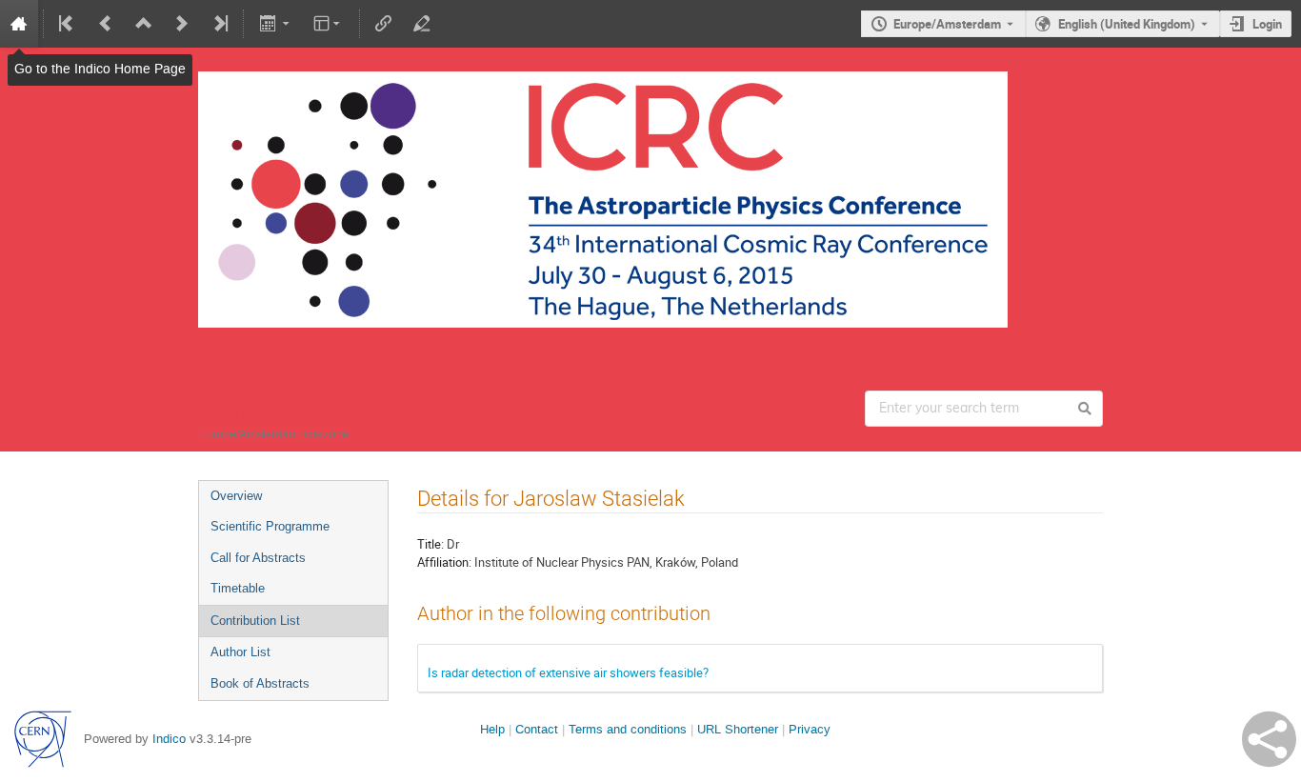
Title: (430, 543)
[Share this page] (1269, 739)
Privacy (810, 729)
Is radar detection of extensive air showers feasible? (568, 672)
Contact (536, 729)
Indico (169, 739)
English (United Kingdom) (1126, 23)
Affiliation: (444, 562)
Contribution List (255, 620)
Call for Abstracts (258, 558)
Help (492, 729)
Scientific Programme (270, 526)
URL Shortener (737, 729)
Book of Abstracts (260, 683)
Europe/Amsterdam (947, 23)
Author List (240, 652)
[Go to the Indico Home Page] (19, 24)
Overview (236, 496)
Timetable (237, 588)
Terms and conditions (628, 729)
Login (1267, 23)
